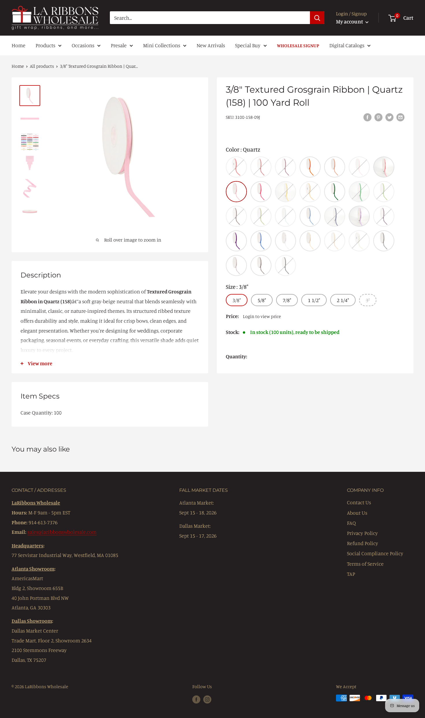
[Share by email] (400, 117)
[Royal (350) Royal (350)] (260, 240)
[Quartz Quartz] (236, 191)
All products (42, 66)
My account (350, 21)
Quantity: (236, 356)
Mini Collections (161, 45)
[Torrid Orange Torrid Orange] (310, 167)
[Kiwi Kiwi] (383, 191)
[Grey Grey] (383, 240)
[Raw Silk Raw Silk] (334, 240)
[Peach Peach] (334, 167)
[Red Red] (236, 167)
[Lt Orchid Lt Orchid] (359, 216)
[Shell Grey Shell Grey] (236, 265)
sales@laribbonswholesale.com (62, 532)
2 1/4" (343, 300)
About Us (357, 512)
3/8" (236, 300)
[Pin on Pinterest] (378, 117)
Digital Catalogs (346, 45)
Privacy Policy (362, 533)
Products (45, 45)
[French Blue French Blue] (310, 216)
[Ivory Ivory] (310, 240)
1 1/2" (314, 300)
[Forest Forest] (334, 191)
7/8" (287, 300)
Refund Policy (362, 543)
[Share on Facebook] (367, 117)
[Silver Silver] (260, 265)
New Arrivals (211, 45)
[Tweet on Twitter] (389, 117)
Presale (119, 45)
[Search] (317, 17)
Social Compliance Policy (375, 553)
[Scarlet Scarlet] (260, 167)
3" (368, 300)
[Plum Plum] (383, 216)
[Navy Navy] (334, 216)
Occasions (83, 45)
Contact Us (359, 502)
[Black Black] (285, 265)
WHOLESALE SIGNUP (298, 45)
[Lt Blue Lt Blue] (285, 216)
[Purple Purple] (236, 240)
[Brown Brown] (236, 216)
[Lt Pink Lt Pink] (359, 167)
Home (18, 45)
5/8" (262, 300)
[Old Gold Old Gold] (310, 191)
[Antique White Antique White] (359, 240)
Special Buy (247, 45)
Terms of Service (365, 563)
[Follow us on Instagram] (207, 699)
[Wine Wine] (285, 167)
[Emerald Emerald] (359, 191)
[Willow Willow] (260, 216)
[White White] (285, 240)
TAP (351, 574)
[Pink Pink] (383, 167)
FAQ (351, 523)
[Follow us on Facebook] (196, 699)
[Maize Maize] (285, 191)
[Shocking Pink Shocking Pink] (260, 191)
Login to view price (262, 316)
